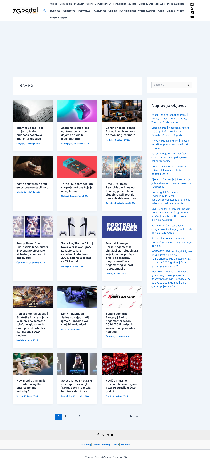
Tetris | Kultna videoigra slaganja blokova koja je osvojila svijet (77, 187)
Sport (89, 3)
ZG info (132, 3)
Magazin (79, 3)
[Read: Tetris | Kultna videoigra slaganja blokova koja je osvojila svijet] (77, 166)
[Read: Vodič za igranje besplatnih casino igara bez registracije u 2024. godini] (122, 363)
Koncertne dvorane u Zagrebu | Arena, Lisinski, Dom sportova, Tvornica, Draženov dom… (169, 118)
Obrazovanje (146, 3)
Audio (161, 10)
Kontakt (96, 444)
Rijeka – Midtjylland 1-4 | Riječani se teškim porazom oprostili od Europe (170, 144)
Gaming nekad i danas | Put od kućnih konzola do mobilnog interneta (121, 131)
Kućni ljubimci (127, 10)
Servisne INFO (103, 3)
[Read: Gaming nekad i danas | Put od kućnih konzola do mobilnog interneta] (122, 110)
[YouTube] (192, 16)
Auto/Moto (100, 10)
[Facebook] (192, 4)
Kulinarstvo (69, 10)
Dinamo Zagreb (59, 17)
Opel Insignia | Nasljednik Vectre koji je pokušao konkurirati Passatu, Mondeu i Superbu (170, 131)
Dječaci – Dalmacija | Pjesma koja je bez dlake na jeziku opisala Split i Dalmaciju (171, 183)
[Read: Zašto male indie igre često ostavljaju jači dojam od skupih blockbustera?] (77, 110)
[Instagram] (192, 12)
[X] (102, 434)
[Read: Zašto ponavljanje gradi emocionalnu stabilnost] (33, 166)
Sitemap (106, 444)
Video (180, 10)
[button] (44, 10)
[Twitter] (192, 8)
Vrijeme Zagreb (147, 10)
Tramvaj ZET (84, 10)
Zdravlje (160, 3)
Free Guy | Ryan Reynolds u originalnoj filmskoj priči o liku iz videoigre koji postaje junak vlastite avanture (121, 191)
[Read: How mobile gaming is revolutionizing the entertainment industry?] (33, 363)
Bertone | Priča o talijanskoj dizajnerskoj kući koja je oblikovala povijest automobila (171, 229)
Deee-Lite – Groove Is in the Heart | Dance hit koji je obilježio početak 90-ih (171, 170)
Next (133, 416)
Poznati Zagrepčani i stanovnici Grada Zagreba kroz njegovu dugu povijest (171, 242)
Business (55, 10)
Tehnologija (119, 3)
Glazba (171, 10)
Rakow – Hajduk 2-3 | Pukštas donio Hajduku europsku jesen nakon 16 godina (169, 157)
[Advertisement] (105, 43)
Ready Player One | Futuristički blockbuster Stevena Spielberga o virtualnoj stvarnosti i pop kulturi (32, 250)
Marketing (86, 444)
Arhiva (115, 444)
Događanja (66, 3)
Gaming (112, 10)
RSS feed (125, 444)
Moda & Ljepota (175, 3)
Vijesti (53, 3)
